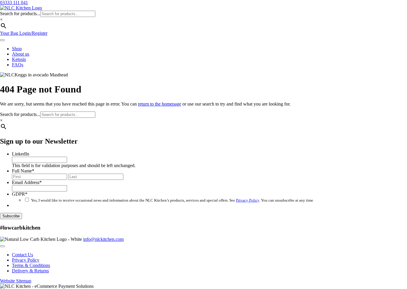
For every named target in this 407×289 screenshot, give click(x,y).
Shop (17, 48)
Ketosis (19, 59)
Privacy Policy (247, 200)
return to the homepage (159, 103)
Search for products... (20, 13)
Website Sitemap (15, 280)
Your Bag (9, 33)
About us (20, 53)
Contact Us (22, 254)
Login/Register (33, 33)
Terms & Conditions (31, 265)
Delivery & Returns (30, 270)
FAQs (17, 64)
